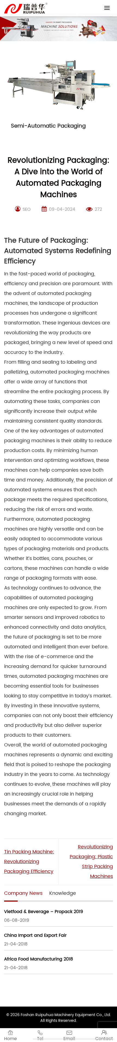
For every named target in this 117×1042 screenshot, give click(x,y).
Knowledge (62, 893)
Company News (23, 893)
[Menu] (107, 8)
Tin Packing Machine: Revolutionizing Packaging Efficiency (29, 861)
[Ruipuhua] (25, 8)
